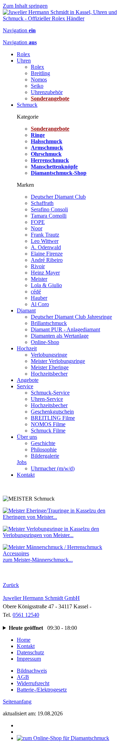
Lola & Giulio (46, 285)
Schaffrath (42, 203)
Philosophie (44, 449)
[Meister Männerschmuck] (63, 553)
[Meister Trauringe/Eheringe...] (47, 511)
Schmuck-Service (50, 393)
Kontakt (26, 475)
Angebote (27, 380)
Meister (39, 279)
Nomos (39, 79)
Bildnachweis (32, 671)
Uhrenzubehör (47, 92)
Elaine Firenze (47, 254)
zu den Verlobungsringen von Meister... (51, 532)
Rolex (23, 54)
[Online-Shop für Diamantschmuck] (63, 738)
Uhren (24, 61)
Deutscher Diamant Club (58, 197)
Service (25, 386)
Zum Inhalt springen (25, 6)
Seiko (37, 86)
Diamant (26, 310)
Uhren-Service (47, 399)
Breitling (40, 73)
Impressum (29, 659)
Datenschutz (30, 652)
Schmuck (27, 105)
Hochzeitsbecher (49, 374)
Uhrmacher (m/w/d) (53, 468)
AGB (23, 677)
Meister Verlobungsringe (58, 361)
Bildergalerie (45, 456)
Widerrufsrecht (33, 683)
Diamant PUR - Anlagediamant (65, 329)
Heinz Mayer (45, 273)
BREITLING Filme (53, 418)
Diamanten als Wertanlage (60, 336)
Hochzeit (27, 348)
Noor (36, 228)
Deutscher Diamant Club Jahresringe (71, 317)
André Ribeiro (47, 260)
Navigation (19, 30)
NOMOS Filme (48, 424)
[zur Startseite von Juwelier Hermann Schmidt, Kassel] (63, 18)
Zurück (11, 585)
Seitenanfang (17, 702)
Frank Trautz (45, 235)
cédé (36, 292)
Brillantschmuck (49, 323)
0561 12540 (26, 615)
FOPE (38, 222)
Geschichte (43, 443)
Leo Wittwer (44, 241)
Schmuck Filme (48, 431)
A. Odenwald (46, 247)
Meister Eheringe (50, 367)
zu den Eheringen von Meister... (54, 514)
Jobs (22, 462)
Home (23, 640)
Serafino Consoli (49, 209)
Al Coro (40, 304)
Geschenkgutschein (52, 412)
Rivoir (38, 266)
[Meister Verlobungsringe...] (43, 529)
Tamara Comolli (48, 216)
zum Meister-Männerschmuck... (38, 560)
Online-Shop (45, 342)
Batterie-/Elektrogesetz (42, 690)
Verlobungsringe (49, 355)
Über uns (27, 437)
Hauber (39, 298)
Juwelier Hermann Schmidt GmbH (41, 598)
